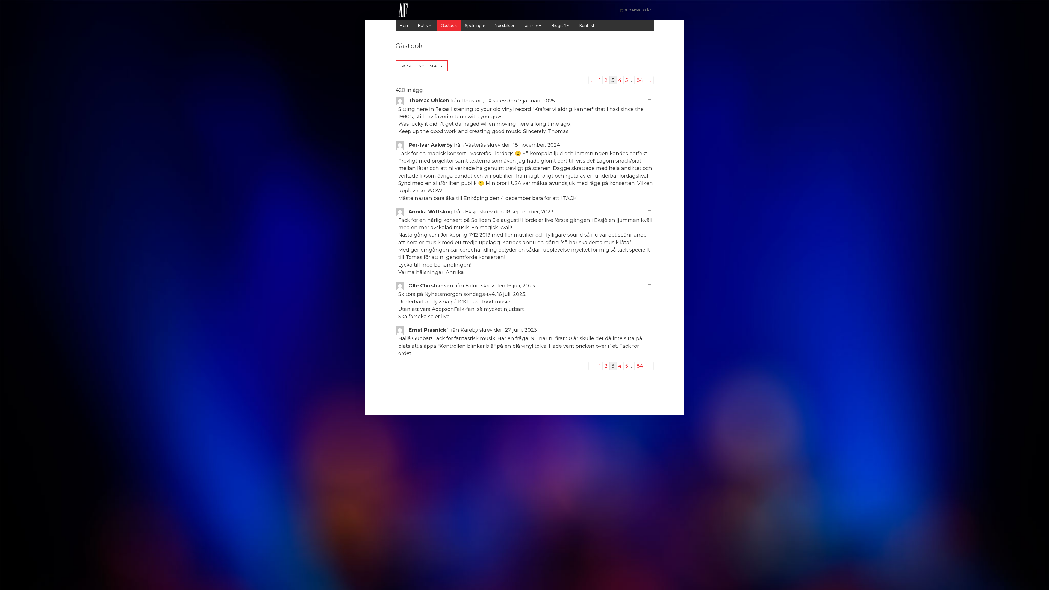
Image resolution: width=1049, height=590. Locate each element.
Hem (404, 25)
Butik (423, 25)
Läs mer (530, 25)
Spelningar (475, 25)
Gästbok (449, 25)
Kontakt (586, 25)
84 (640, 80)
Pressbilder (503, 25)
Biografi (558, 25)
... (651, 98)
